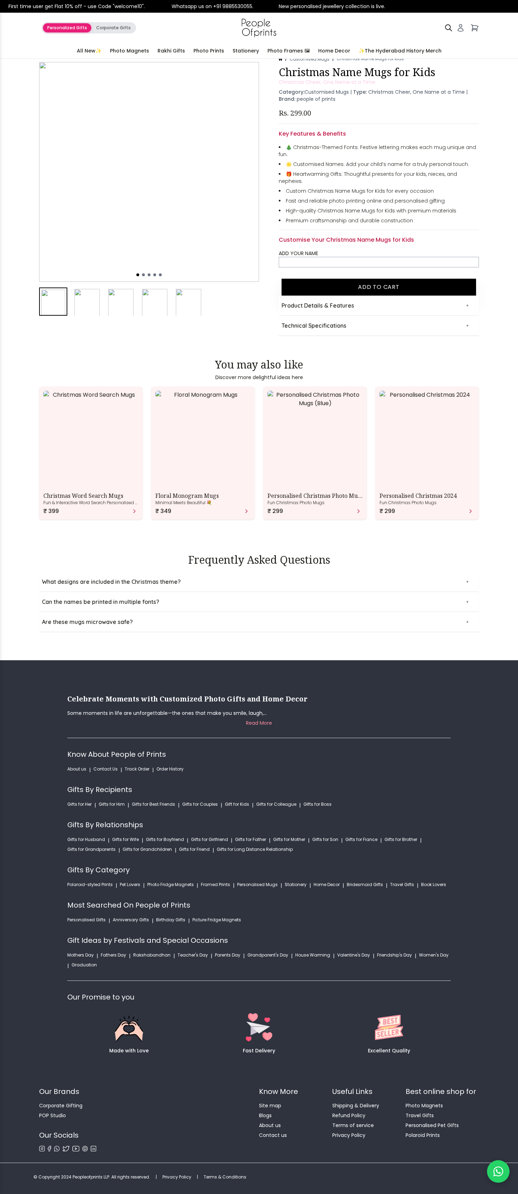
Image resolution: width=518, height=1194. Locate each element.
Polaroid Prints (423, 1135)
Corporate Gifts (113, 28)
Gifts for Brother (400, 839)
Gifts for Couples (200, 804)
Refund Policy (348, 1115)
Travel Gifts (402, 884)
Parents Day (227, 955)
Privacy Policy (348, 1135)
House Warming (312, 955)
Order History (170, 769)
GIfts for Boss (317, 804)
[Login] (460, 28)
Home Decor (334, 50)
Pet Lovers (130, 884)
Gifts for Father (250, 839)
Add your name (298, 253)
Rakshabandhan (152, 955)
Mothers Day (80, 955)
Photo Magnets (129, 50)
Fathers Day (113, 955)
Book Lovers (433, 884)
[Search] (448, 27)
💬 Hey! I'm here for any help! (429, 1171)
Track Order (137, 769)
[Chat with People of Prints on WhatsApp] (498, 1171)
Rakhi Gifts (171, 50)
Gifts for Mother (289, 839)
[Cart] (474, 28)
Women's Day (434, 955)
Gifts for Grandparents (91, 849)
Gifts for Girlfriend (209, 839)
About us (76, 769)
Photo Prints (208, 50)
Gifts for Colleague (276, 804)
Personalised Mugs (257, 884)
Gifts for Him (112, 804)
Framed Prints (215, 884)
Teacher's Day (193, 955)
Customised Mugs (309, 59)
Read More (259, 722)
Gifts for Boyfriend (165, 839)
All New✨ (89, 50)
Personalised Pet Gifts (432, 1125)
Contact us (273, 1135)
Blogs (265, 1115)
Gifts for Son (325, 839)
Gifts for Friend (194, 849)
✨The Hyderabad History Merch (400, 50)
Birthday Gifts (170, 920)
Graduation (84, 965)
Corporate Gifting (60, 1105)
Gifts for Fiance (361, 839)
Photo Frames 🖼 (288, 50)
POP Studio (52, 1115)
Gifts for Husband (86, 839)
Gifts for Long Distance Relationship (255, 849)
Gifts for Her (79, 804)
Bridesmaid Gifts (365, 884)
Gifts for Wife (125, 839)
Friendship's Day (394, 955)
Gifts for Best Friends (153, 804)
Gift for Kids (237, 804)
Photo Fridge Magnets (170, 884)
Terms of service (353, 1125)
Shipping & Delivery (355, 1105)
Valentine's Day (353, 955)
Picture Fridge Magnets (216, 920)
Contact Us (105, 769)
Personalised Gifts (86, 920)
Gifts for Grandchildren (147, 849)
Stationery (246, 50)
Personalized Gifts (67, 28)
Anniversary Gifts (131, 920)
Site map (270, 1105)
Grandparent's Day (267, 955)
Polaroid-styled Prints (90, 884)
